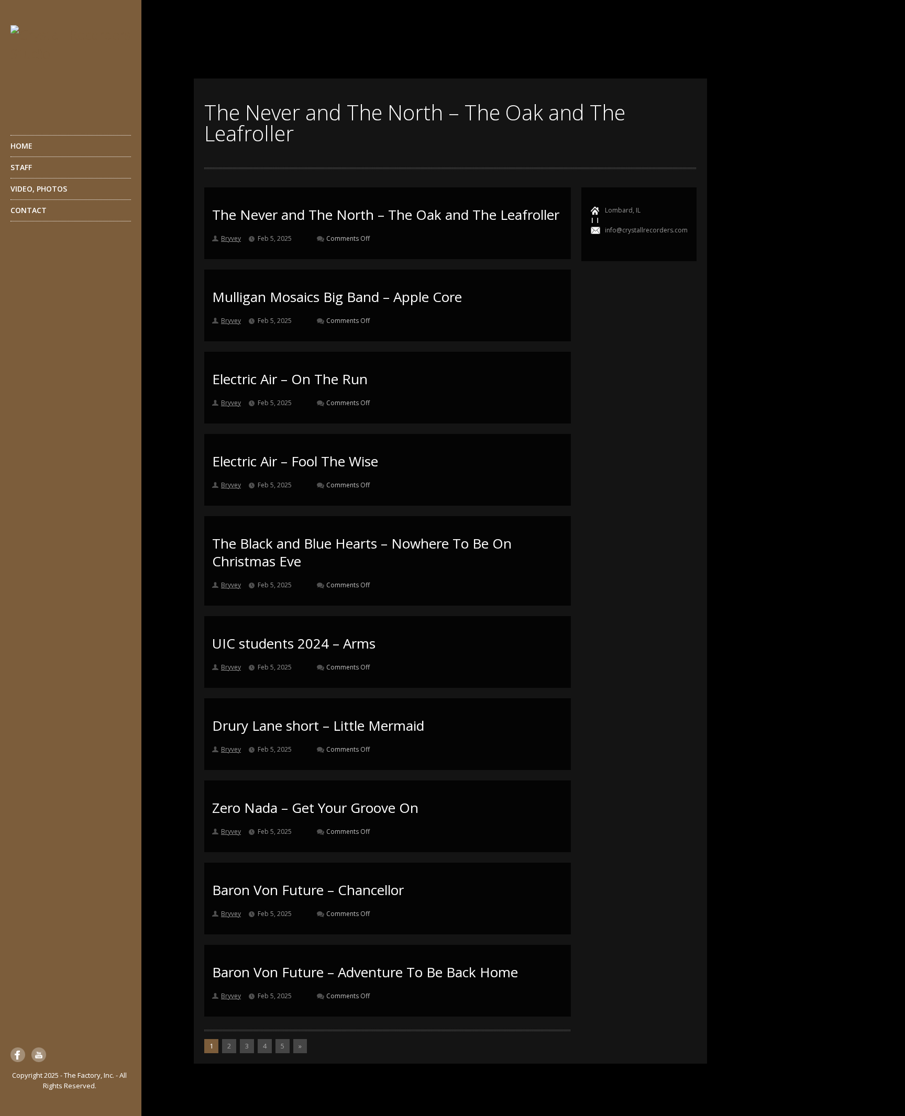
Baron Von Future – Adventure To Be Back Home (365, 972)
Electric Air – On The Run (290, 379)
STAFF (21, 167)
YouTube (38, 1054)
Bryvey (231, 238)
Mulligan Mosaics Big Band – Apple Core (337, 296)
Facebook (17, 1054)
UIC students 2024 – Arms (294, 643)
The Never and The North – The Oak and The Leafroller (385, 214)
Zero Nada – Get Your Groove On (315, 807)
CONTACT (28, 210)
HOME (21, 146)
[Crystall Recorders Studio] (70, 67)
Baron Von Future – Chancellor (308, 889)
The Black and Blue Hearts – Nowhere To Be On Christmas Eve (362, 552)
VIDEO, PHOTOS (38, 189)
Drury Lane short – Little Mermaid (318, 725)
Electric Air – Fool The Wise (295, 461)
